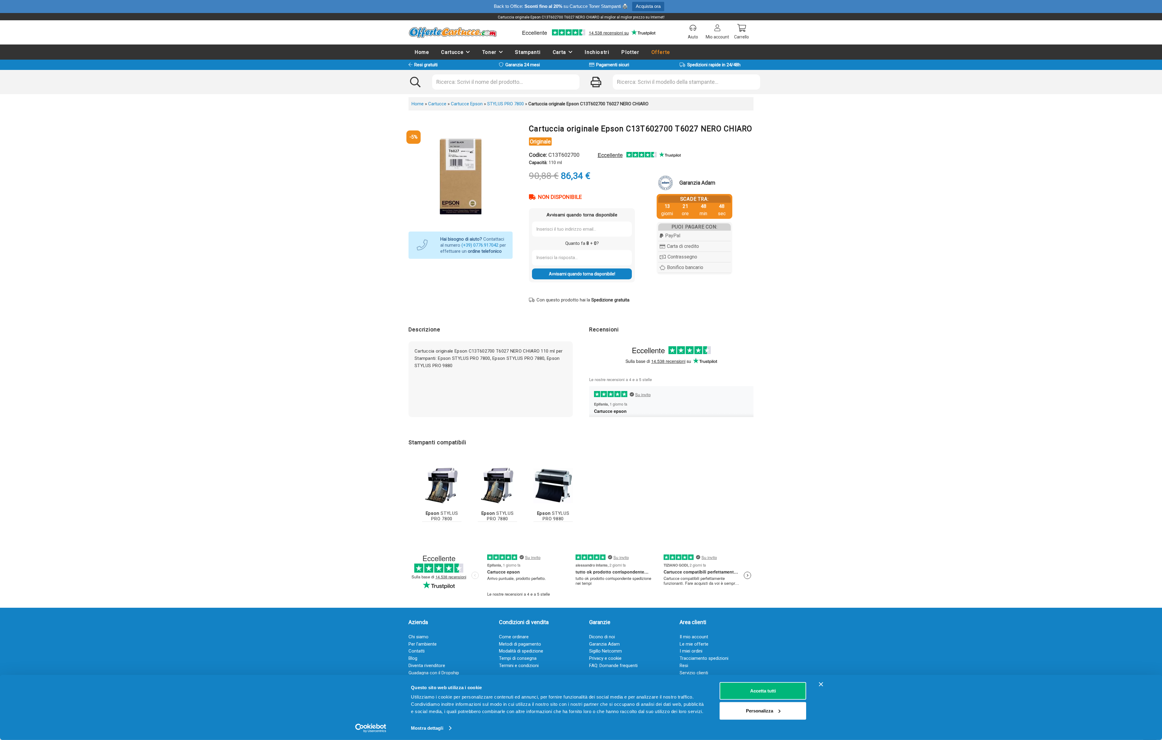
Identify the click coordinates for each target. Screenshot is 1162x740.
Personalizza (759, 710)
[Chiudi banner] (821, 684)
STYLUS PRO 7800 (505, 104)
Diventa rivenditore (427, 665)
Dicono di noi (602, 637)
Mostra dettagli (427, 728)
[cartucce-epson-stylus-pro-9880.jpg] (553, 485)
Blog (413, 658)
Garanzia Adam (604, 644)
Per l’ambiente (423, 644)
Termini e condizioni (519, 665)
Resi (684, 665)
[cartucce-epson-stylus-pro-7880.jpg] (497, 485)
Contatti (417, 651)
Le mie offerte (694, 644)
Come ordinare (514, 637)
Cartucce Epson (467, 104)
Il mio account (694, 637)
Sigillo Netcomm (605, 651)
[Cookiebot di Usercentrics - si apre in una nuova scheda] (370, 728)
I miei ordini (691, 651)
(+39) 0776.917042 (479, 245)
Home (418, 104)
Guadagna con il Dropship (434, 673)
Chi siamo (418, 637)
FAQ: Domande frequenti (613, 665)
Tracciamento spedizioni (704, 658)
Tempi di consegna (518, 658)
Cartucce (437, 104)
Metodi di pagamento (520, 644)
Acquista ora (648, 6)
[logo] (453, 32)
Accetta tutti (763, 690)
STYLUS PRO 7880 (497, 516)
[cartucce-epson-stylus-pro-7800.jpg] (441, 485)
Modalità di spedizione (521, 651)
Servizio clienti (694, 673)
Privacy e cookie (605, 658)
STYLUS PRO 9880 (553, 516)
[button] (468, 52)
